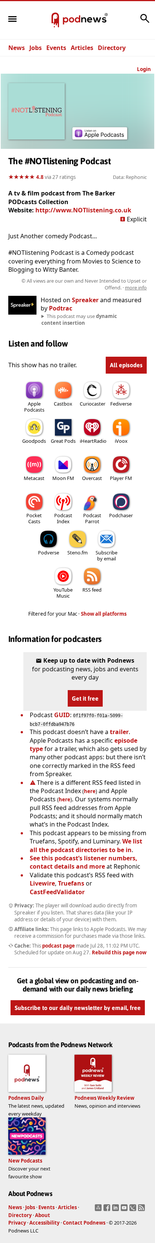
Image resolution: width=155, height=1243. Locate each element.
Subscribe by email (106, 555)
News (16, 48)
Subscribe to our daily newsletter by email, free (78, 1007)
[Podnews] (55, 20)
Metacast (34, 478)
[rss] (142, 1210)
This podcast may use (79, 319)
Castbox (63, 403)
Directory (112, 48)
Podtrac (60, 308)
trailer (119, 732)
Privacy (17, 1222)
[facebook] (107, 1210)
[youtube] (125, 1210)
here (90, 791)
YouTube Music (63, 592)
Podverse (48, 552)
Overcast (92, 478)
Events (56, 48)
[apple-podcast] (99, 137)
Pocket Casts (34, 518)
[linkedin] (116, 1210)
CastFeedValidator (57, 892)
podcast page (58, 945)
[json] (133, 1210)
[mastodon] (99, 1210)
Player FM (121, 478)
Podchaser (121, 515)
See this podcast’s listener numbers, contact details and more (83, 862)
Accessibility (44, 1222)
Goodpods (34, 441)
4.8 (40, 177)
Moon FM (63, 478)
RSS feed (92, 589)
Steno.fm (77, 552)
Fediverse (121, 403)
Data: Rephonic (130, 177)
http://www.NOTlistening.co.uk (83, 210)
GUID (62, 715)
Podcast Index (63, 518)
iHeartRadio (93, 441)
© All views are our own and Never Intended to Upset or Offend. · (84, 284)
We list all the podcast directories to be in (86, 845)
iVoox (121, 441)
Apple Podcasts (34, 406)
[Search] (145, 22)
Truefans (71, 883)
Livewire (42, 883)
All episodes (126, 365)
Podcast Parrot (92, 518)
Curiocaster (92, 403)
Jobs (35, 48)
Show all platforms (104, 613)
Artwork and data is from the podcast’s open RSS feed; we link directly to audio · (78, 284)
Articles (82, 48)
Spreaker (85, 300)
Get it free (85, 698)
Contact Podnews (84, 1222)
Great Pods (63, 441)
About (42, 1215)
